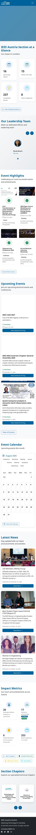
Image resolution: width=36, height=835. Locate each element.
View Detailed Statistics (12, 109)
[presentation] (27, 133)
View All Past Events (8, 272)
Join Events (27, 761)
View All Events (9, 432)
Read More (17, 586)
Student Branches (27, 756)
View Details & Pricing (18, 330)
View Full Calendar (12, 524)
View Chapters (10, 756)
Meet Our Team (12, 761)
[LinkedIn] (17, 159)
